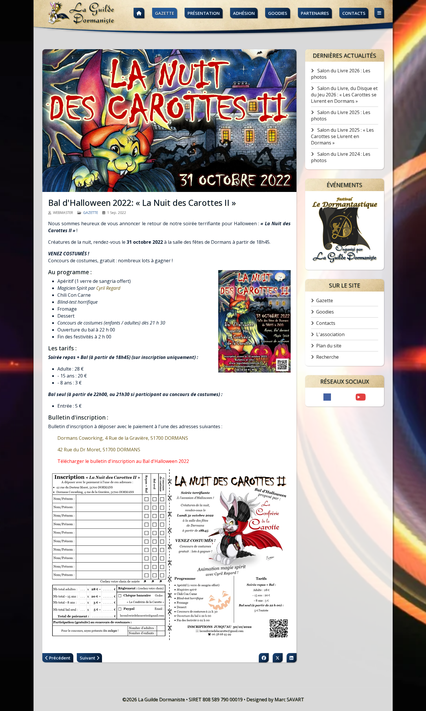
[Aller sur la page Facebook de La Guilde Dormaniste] (327, 397)
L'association (330, 334)
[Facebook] (264, 657)
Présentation (203, 13)
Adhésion (244, 13)
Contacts (353, 13)
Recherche (327, 357)
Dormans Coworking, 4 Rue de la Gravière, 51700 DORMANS (122, 438)
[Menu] (379, 13)
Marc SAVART (289, 699)
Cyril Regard (108, 288)
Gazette (164, 13)
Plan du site (328, 345)
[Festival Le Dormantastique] (344, 230)
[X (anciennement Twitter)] (278, 657)
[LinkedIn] (291, 657)
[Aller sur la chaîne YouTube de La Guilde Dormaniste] (361, 397)
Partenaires (315, 13)
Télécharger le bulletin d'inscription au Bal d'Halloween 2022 (123, 461)
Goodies (277, 13)
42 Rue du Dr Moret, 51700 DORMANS (98, 449)
